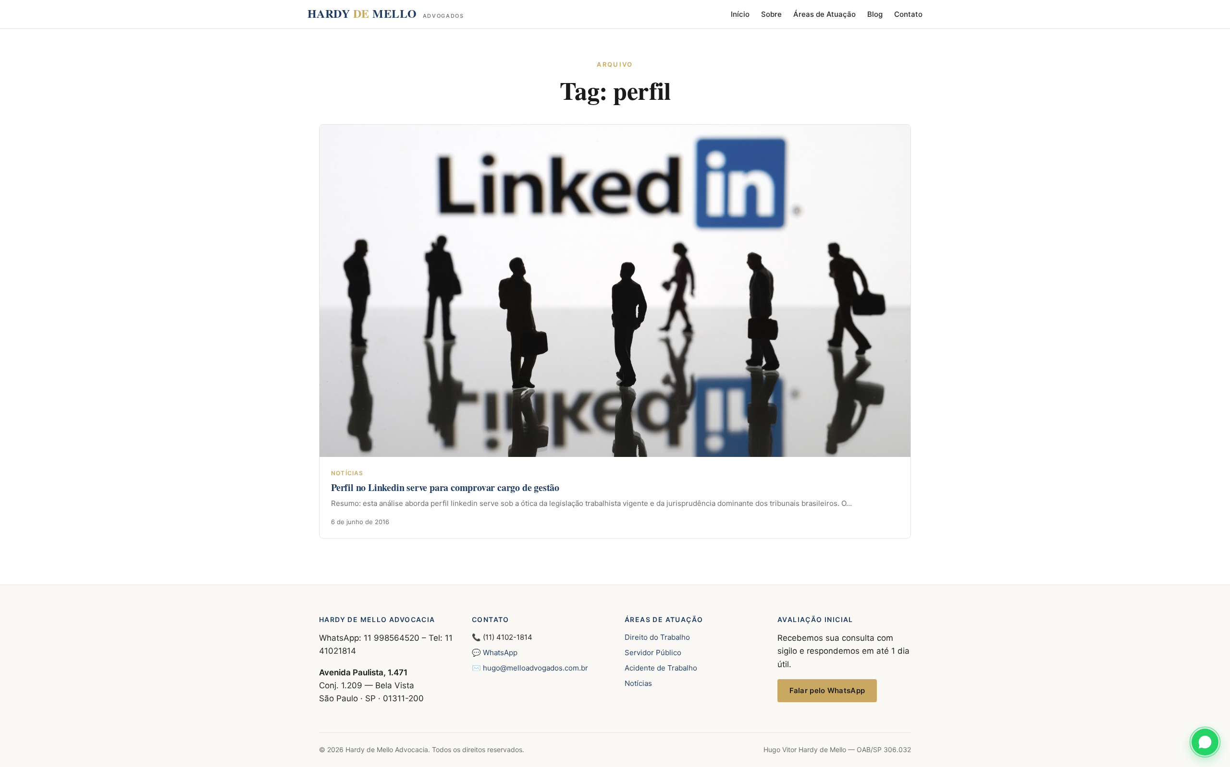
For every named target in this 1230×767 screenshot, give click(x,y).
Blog (875, 14)
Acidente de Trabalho (661, 667)
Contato (908, 14)
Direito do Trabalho (657, 637)
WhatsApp (500, 652)
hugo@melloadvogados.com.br (535, 667)
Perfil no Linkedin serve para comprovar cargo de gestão (445, 487)
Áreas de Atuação (824, 14)
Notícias (638, 683)
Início (740, 14)
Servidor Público (653, 652)
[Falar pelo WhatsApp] (1205, 742)
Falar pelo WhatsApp (827, 690)
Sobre (771, 14)
